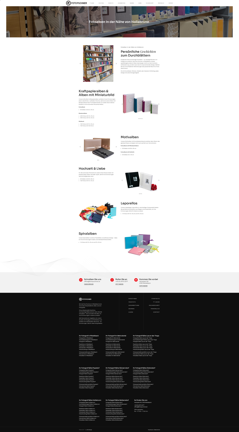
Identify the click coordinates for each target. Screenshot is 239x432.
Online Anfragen (88, 284)
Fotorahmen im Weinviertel (113, 354)
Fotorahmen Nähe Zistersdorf (141, 386)
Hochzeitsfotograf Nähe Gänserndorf (116, 372)
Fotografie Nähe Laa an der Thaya (142, 338)
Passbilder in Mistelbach (86, 346)
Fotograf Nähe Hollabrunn (86, 406)
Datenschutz (157, 429)
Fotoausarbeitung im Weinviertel (115, 352)
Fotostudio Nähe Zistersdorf (141, 380)
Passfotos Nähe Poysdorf (86, 376)
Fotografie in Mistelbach (86, 338)
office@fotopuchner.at (140, 407)
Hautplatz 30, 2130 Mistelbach (143, 402)
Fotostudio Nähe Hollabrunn (87, 412)
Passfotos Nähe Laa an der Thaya (142, 344)
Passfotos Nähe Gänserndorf (114, 376)
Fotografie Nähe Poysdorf (86, 370)
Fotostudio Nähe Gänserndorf (114, 380)
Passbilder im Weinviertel (113, 346)
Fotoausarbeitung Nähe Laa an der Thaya (144, 352)
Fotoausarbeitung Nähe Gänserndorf (116, 384)
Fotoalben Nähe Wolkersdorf (114, 420)
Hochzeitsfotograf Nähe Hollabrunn (89, 404)
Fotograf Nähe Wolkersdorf (113, 406)
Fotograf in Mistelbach (85, 341)
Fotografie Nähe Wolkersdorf (114, 402)
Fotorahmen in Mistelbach (86, 354)
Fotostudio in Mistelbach (86, 347)
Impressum (150, 429)
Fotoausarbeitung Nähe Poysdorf (88, 384)
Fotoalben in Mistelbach (86, 355)
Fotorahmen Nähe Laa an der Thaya (143, 354)
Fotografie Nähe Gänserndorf (114, 370)
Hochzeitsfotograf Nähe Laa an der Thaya (145, 339)
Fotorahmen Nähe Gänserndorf (115, 386)
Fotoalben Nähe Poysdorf (86, 388)
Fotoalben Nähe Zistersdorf (141, 388)
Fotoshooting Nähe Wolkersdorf (115, 414)
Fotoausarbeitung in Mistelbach (88, 352)
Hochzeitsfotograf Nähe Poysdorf (88, 372)
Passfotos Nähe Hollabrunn (87, 408)
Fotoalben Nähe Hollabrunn (87, 420)
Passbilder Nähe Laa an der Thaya (142, 346)
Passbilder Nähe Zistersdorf (141, 378)
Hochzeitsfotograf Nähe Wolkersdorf (116, 404)
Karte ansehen (143, 286)
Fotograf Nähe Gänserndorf (114, 373)
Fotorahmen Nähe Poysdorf (87, 386)
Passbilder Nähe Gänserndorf (114, 378)
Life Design (89, 429)
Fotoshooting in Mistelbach (87, 349)
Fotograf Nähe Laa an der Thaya (142, 341)
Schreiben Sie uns (92, 279)
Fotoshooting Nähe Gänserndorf (115, 381)
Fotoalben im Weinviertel (113, 355)
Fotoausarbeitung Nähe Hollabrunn (89, 416)
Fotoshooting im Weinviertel (114, 349)
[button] (80, 63)
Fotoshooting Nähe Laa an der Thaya (143, 349)
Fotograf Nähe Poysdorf (86, 373)
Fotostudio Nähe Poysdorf (86, 380)
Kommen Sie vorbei (148, 279)
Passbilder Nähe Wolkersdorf (114, 410)
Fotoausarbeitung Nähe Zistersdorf (143, 384)
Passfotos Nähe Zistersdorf (141, 376)
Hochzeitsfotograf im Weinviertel (115, 339)
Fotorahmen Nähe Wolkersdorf (115, 418)
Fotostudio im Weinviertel (113, 347)
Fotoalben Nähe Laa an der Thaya (142, 355)
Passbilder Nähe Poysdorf (86, 378)
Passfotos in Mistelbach (86, 344)
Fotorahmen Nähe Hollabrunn (87, 418)
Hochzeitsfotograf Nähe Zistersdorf (143, 372)
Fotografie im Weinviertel (113, 338)
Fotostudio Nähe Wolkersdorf (114, 412)
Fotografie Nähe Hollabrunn (87, 402)
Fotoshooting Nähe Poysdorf (87, 381)
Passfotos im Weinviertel (113, 344)
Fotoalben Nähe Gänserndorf (114, 388)
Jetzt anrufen (119, 284)
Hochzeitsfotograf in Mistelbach (88, 339)
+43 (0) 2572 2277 (139, 405)
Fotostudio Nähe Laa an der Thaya (142, 347)
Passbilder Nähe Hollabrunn (87, 410)
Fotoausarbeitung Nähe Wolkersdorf (116, 416)
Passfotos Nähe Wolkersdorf (114, 408)
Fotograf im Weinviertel (112, 341)
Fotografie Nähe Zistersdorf (141, 370)
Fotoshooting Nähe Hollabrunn (88, 414)
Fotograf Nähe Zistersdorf (140, 373)
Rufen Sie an (121, 279)
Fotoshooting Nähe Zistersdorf (142, 381)
